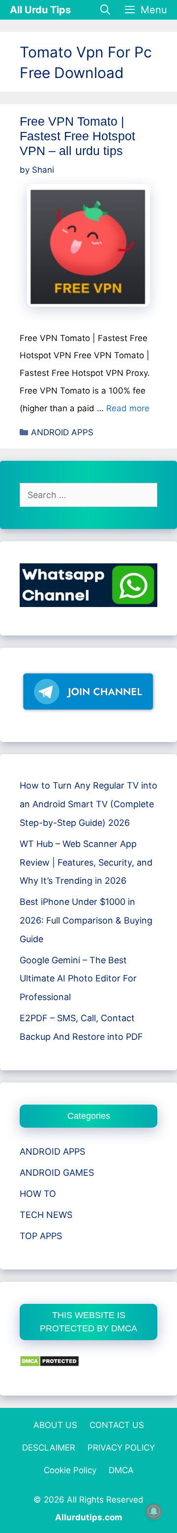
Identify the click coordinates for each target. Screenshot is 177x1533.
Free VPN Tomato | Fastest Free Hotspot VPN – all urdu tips (77, 136)
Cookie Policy (70, 1470)
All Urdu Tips (40, 10)
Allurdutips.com (88, 1517)
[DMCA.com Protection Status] (49, 1364)
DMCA (121, 1470)
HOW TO (38, 1194)
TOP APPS (41, 1236)
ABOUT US (55, 1425)
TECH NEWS (46, 1215)
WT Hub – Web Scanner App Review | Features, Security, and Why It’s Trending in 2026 (86, 862)
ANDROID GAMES (57, 1172)
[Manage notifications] (154, 1511)
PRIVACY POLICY (121, 1448)
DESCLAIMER (48, 1448)
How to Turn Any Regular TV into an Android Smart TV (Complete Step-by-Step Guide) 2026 (88, 804)
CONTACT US (116, 1425)
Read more (127, 408)
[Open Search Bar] (105, 10)
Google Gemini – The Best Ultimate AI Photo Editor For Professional (78, 979)
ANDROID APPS (62, 432)
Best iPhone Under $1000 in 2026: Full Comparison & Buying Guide (86, 920)
